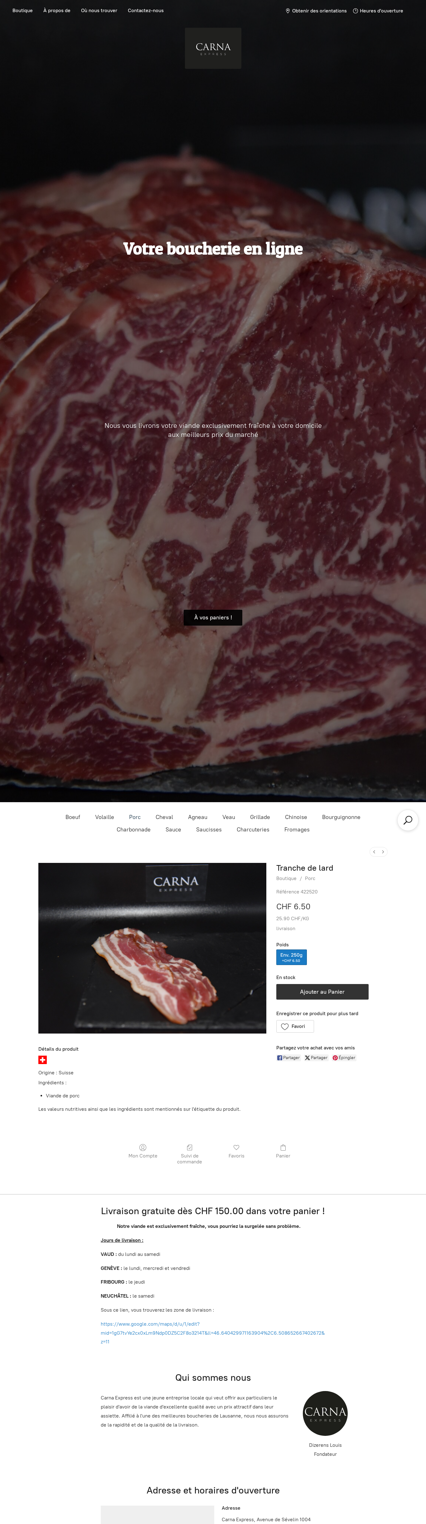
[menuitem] (374, 851)
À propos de (56, 10)
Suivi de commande (189, 1159)
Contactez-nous (146, 10)
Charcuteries (253, 829)
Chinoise (296, 817)
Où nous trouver (99, 10)
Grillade (260, 817)
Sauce (173, 829)
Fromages (297, 829)
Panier (283, 1156)
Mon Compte (142, 1156)
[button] (295, 1026)
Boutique (22, 10)
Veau (228, 817)
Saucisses (209, 829)
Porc (135, 817)
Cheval (164, 817)
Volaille (104, 817)
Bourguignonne (341, 817)
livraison (285, 928)
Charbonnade (134, 829)
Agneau (197, 817)
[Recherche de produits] (408, 820)
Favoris (236, 1156)
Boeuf (72, 817)
